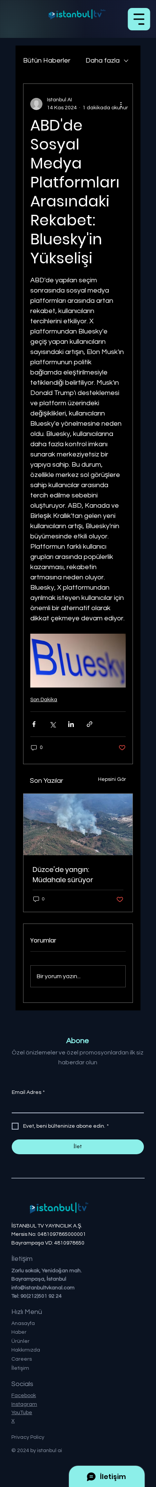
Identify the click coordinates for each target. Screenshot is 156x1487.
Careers (21, 1359)
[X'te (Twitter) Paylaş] (52, 724)
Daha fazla (103, 60)
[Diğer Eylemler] (121, 104)
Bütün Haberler (46, 60)
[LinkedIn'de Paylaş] (71, 724)
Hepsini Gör (112, 779)
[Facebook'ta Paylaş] (33, 724)
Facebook (23, 1395)
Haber (19, 1332)
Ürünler (20, 1341)
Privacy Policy (27, 1437)
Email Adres (28, 1092)
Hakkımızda (25, 1350)
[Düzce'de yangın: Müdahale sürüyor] (78, 824)
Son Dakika (43, 699)
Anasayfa (23, 1323)
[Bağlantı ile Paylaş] (89, 724)
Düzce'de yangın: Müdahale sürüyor (63, 874)
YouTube (21, 1412)
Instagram (24, 1404)
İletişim (20, 1368)
